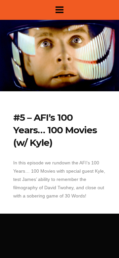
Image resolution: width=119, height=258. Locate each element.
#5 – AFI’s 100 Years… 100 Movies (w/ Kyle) (55, 130)
